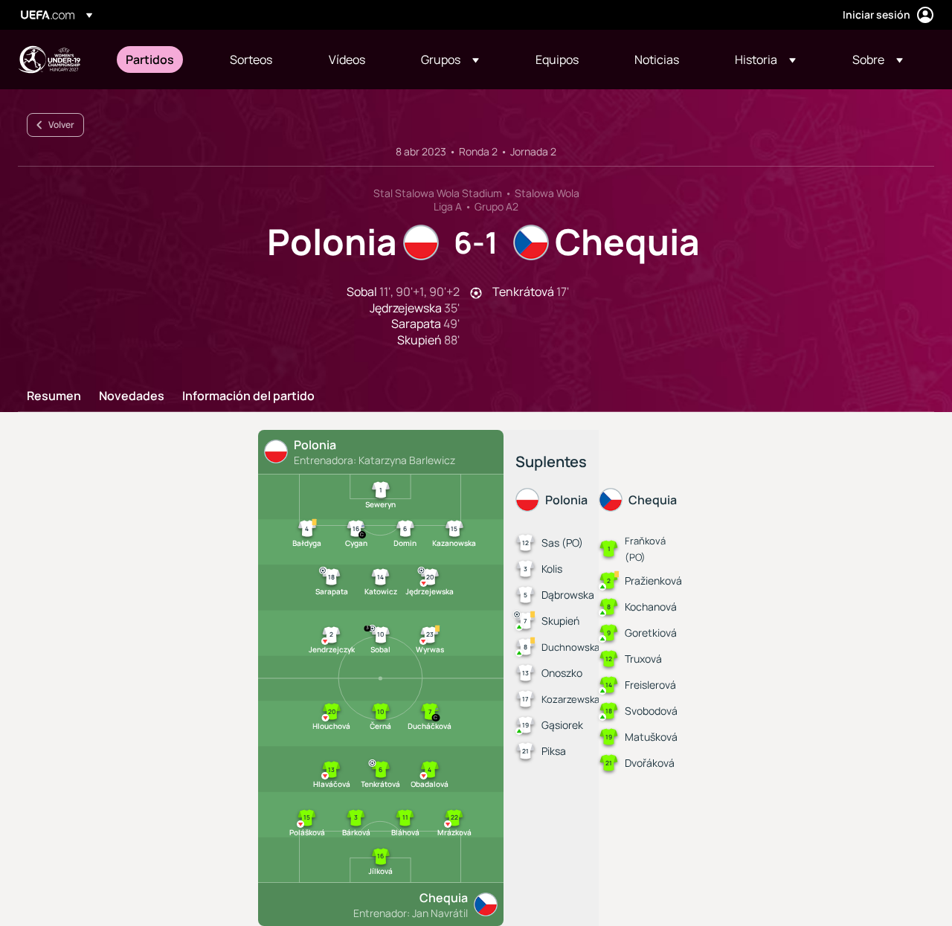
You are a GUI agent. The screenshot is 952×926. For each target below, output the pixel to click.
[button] (450, 59)
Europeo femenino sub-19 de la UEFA (49, 59)
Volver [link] (61, 124)
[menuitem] (159, 59)
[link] (150, 59)
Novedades (131, 396)
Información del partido (248, 396)
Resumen (54, 396)
